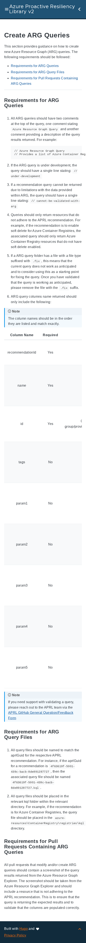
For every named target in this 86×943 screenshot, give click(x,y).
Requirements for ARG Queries (35, 66)
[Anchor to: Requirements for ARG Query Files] (79, 734)
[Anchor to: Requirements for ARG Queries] (79, 103)
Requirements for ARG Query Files (37, 72)
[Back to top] (80, 928)
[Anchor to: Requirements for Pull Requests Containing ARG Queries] (79, 846)
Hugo (23, 928)
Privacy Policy (15, 935)
